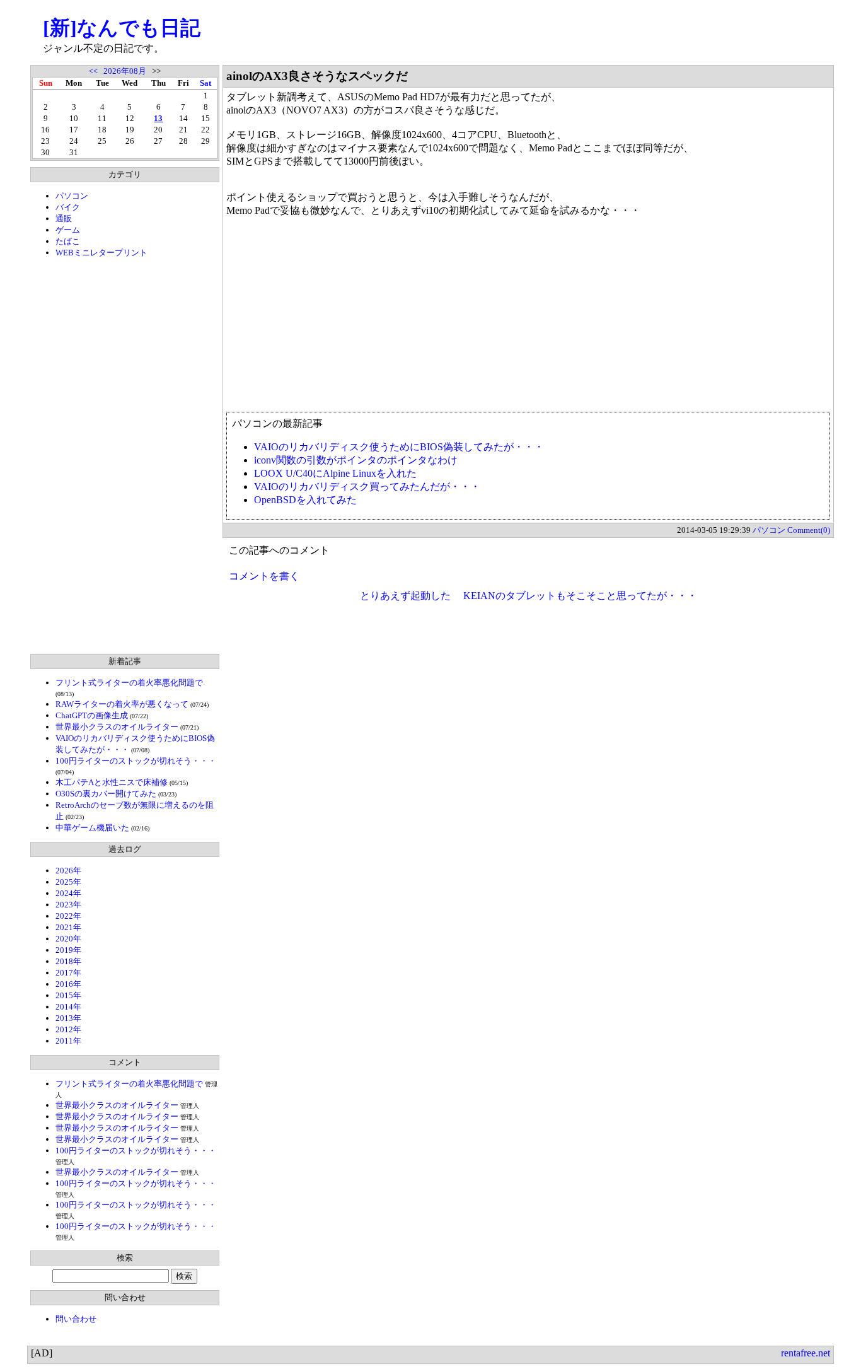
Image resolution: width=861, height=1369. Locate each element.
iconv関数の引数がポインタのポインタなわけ (356, 460)
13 (158, 118)
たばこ (67, 241)
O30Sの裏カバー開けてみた (105, 793)
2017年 (68, 972)
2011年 (68, 1041)
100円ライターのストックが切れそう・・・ (135, 761)
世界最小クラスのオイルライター (116, 726)
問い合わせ (75, 1319)
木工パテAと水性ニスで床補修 (111, 782)
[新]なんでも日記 (121, 27)
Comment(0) (808, 530)
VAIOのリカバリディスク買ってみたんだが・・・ (367, 486)
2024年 (68, 893)
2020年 (68, 938)
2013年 (68, 1018)
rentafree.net (805, 1353)
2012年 (68, 1029)
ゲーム (67, 230)
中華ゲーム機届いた (92, 827)
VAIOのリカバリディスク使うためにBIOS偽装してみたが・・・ (399, 446)
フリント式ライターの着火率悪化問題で (129, 682)
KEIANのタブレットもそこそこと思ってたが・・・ (580, 595)
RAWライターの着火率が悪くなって (121, 704)
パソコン (71, 196)
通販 (63, 218)
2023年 (68, 904)
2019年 (68, 950)
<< (93, 71)
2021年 (68, 927)
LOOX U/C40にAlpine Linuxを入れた (335, 473)
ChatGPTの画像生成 (91, 715)
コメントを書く (264, 576)
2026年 (68, 870)
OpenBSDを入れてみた (305, 499)
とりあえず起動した (405, 595)
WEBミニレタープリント (101, 252)
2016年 (68, 984)
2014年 (68, 1006)
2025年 (68, 882)
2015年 (68, 995)
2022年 (68, 916)
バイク (67, 207)
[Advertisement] (124, 456)
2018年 (68, 961)
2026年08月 (124, 71)
